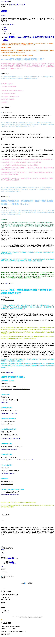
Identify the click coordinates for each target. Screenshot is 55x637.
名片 (4, 31)
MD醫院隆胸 (9, 372)
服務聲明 (41, 617)
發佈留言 (3, 577)
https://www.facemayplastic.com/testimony (10, 438)
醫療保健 (11, 562)
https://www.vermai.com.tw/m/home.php (10, 494)
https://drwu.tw (4, 402)
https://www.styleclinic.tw (7, 423)
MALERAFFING (9, 300)
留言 (13, 558)
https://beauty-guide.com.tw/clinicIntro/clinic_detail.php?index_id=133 (17, 459)
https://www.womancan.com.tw (8, 473)
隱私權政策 (35, 617)
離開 (8, 634)
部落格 (5, 29)
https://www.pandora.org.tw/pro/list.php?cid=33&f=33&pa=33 (15, 389)
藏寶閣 (4, 11)
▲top (2, 566)
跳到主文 (3, 15)
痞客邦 (9, 558)
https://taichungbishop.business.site (9, 449)
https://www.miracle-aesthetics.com (9, 413)
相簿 (4, 27)
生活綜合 (12, 24)
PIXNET (16, 617)
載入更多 (3, 569)
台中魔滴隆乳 (12, 563)
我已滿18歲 (3, 634)
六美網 (8, 196)
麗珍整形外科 (9, 283)
